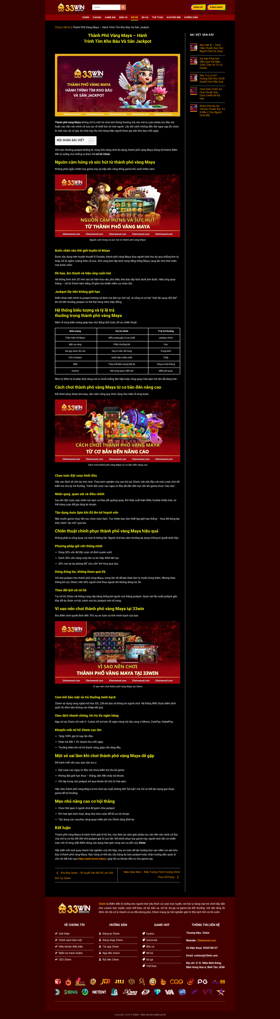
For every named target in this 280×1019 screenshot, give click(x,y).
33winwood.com (206, 940)
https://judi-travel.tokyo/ (92, 858)
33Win (85, 17)
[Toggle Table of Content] (89, 140)
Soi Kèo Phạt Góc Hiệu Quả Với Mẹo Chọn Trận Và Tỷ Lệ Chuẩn (211, 63)
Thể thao (157, 17)
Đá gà (145, 17)
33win (58, 27)
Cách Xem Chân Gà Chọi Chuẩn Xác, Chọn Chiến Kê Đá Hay (211, 94)
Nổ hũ (134, 17)
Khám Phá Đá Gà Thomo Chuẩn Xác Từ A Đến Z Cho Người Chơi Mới (212, 110)
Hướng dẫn (191, 17)
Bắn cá (123, 17)
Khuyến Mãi (174, 17)
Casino (97, 17)
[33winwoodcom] (71, 7)
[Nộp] (123, 7)
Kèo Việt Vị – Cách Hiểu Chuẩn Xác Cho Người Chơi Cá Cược (211, 48)
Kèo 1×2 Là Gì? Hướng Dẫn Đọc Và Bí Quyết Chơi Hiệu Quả (212, 78)
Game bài (110, 17)
